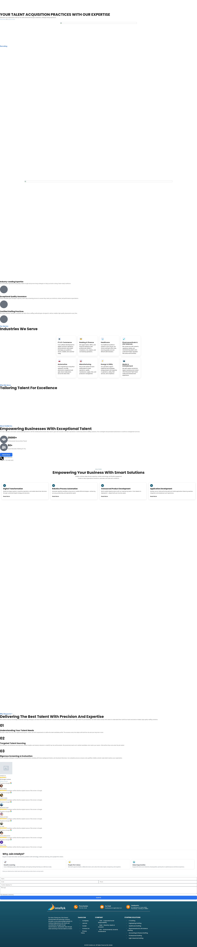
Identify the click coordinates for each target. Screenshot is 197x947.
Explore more (11, 19)
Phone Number (83, 906)
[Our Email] (102, 907)
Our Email (108, 906)
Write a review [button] (4, 781)
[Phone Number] (76, 907)
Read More (3, 19)
